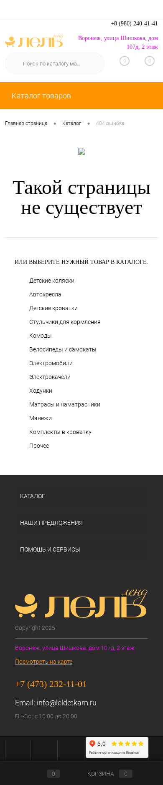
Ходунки (40, 390)
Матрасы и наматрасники (64, 404)
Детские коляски (51, 280)
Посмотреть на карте (43, 661)
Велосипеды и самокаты (63, 349)
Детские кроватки (53, 308)
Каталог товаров (40, 95)
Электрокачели (50, 377)
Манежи (40, 418)
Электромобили (51, 363)
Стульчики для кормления (65, 322)
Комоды (40, 335)
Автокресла (45, 294)
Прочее (39, 445)
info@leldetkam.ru (67, 702)
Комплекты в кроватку (60, 432)
